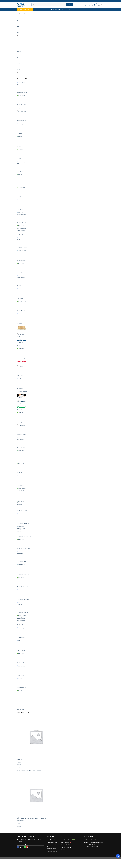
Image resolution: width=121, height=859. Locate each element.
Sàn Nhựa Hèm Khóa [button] (22, 391)
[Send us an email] (23, 847)
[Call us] (25, 847)
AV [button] (17, 20)
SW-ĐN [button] (18, 63)
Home (52, 9)
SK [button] (17, 57)
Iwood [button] (18, 45)
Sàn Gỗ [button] (18, 345)
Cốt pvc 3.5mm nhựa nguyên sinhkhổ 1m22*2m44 (30, 770)
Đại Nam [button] (19, 75)
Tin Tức (68, 9)
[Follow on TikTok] (20, 847)
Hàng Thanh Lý (20, 767)
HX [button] (17, 38)
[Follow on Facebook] (18, 847)
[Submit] (69, 4)
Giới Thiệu (57, 9)
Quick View (19, 759)
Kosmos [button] (19, 51)
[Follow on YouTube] (27, 847)
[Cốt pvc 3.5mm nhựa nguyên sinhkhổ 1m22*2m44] (36, 736)
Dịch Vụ (63, 9)
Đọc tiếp (19, 764)
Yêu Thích (19, 762)
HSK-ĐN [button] (18, 26)
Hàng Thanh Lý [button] (20, 108)
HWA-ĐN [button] (19, 32)
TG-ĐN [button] (18, 69)
